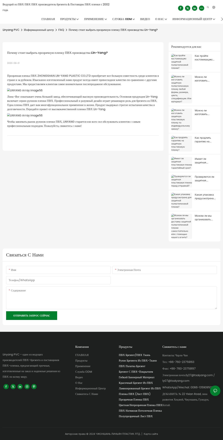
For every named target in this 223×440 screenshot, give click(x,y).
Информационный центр (39, 30)
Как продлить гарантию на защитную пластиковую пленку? (203, 139)
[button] (222, 19)
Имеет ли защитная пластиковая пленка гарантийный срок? (206, 160)
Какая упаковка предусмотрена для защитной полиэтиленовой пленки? (204, 196)
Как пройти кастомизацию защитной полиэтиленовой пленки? (204, 57)
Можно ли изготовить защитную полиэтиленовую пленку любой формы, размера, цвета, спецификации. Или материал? (205, 78)
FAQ (61, 30)
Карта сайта (151, 433)
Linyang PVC (11, 30)
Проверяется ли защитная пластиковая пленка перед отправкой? (204, 178)
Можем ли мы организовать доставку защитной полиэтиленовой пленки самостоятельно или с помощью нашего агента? (204, 217)
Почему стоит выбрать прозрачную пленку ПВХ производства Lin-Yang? (113, 30)
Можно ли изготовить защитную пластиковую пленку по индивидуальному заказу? (206, 112)
